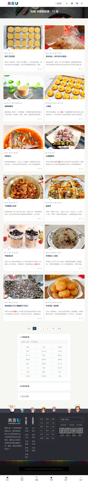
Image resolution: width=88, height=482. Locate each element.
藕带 (43, 372)
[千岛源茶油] (50, 50)
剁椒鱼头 (8, 156)
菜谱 (22, 480)
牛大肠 (60, 351)
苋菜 (47, 423)
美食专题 (26, 449)
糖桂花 (60, 355)
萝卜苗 (60, 364)
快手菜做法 (79, 425)
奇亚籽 (41, 435)
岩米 (43, 347)
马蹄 (27, 372)
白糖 (12, 53)
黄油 (12, 302)
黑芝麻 (49, 253)
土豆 (16, 203)
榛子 (7, 302)
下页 (53, 328)
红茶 (12, 253)
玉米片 (47, 435)
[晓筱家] (9, 199)
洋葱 (48, 203)
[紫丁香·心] (50, 249)
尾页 (59, 328)
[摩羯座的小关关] (9, 50)
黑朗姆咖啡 (9, 106)
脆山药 (60, 368)
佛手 (27, 351)
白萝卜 (28, 364)
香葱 (12, 153)
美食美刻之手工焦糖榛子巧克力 (16, 306)
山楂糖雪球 (50, 156)
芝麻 (53, 203)
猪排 (59, 376)
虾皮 (43, 355)
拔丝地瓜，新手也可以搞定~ (56, 56)
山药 (41, 423)
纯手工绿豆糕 (10, 56)
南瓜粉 (61, 103)
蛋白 (41, 419)
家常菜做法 (63, 425)
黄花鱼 (47, 427)
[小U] (9, 249)
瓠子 (59, 372)
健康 (36, 480)
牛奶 (7, 253)
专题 (51, 480)
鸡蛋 (48, 103)
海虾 (7, 203)
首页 (29, 328)
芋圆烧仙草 (9, 256)
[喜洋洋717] (50, 299)
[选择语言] (77, 3)
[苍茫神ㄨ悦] (50, 100)
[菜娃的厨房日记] (50, 149)
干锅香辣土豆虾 (10, 206)
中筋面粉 (59, 203)
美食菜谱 (26, 429)
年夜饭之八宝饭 (52, 256)
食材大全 (26, 436)
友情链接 (33, 449)
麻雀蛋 (44, 364)
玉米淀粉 (59, 53)
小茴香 (53, 423)
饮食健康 (26, 442)
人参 (27, 368)
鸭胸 (41, 438)
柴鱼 (43, 368)
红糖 (60, 302)
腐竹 (53, 434)
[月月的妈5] (9, 149)
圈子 (66, 480)
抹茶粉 (60, 359)
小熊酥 (48, 106)
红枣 (60, 253)
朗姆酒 (20, 103)
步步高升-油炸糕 (52, 306)
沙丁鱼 (41, 431)
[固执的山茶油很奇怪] (50, 199)
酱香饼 (48, 206)
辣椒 (16, 153)
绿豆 (7, 53)
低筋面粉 (54, 103)
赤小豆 (28, 355)
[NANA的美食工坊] (9, 100)
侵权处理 (33, 442)
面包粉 (44, 359)
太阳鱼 (53, 427)
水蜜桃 (60, 347)
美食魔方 (26, 455)
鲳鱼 (47, 431)
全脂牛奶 (8, 103)
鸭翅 (27, 347)
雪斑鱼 (41, 427)
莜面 (47, 419)
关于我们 (33, 429)
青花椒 (28, 359)
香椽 (47, 438)
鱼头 (7, 153)
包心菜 (44, 351)
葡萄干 (55, 253)
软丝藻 (44, 376)
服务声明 (33, 436)
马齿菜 (28, 376)
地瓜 (48, 53)
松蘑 (53, 419)
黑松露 (53, 438)
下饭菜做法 (71, 425)
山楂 (48, 153)
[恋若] (9, 299)
